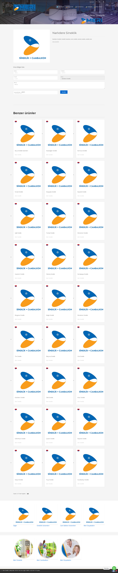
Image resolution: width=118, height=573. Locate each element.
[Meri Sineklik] (25, 7)
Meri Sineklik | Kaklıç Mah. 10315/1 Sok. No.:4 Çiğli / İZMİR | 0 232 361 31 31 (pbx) (21, 570)
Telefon (62, 71)
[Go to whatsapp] (114, 568)
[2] (28, 493)
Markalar (89, 7)
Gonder (64, 92)
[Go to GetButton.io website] (114, 571)
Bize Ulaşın (99, 7)
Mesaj (15, 82)
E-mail (15, 76)
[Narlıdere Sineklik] (31, 46)
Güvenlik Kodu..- (19, 92)
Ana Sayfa (61, 7)
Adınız (15, 71)
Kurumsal (70, 7)
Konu (62, 76)
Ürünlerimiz (80, 7)
